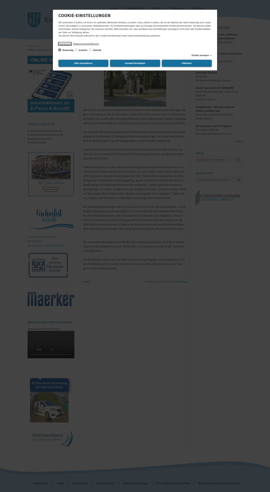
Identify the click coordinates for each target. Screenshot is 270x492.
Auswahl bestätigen (135, 63)
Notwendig (68, 50)
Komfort (83, 50)
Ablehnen (187, 63)
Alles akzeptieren (83, 63)
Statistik (96, 50)
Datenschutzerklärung (86, 43)
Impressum (64, 43)
